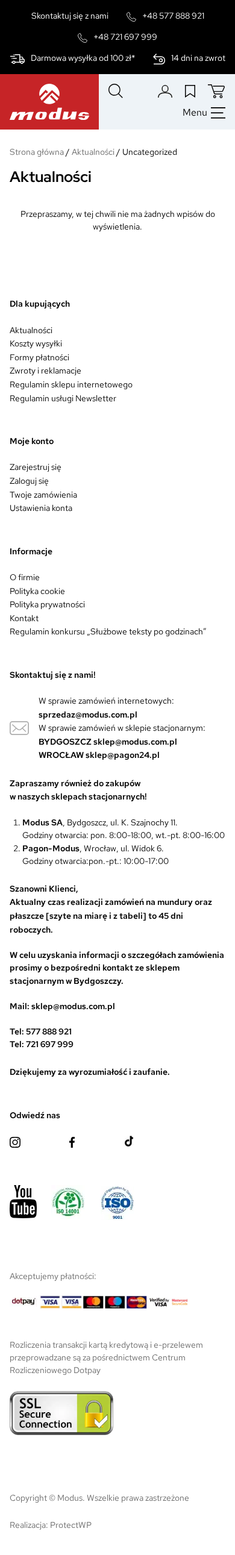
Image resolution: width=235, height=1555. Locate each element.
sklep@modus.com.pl (135, 741)
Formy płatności (39, 357)
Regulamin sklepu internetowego (71, 384)
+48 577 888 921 (173, 15)
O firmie (25, 577)
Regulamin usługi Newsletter (63, 398)
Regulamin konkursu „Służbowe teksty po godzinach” (108, 631)
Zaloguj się (29, 480)
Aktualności (31, 330)
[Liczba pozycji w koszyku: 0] (216, 91)
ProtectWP (71, 1524)
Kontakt (24, 618)
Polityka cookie (37, 591)
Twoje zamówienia (43, 494)
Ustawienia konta (41, 507)
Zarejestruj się (35, 466)
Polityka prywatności (47, 604)
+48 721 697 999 (125, 36)
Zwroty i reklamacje (45, 370)
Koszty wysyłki (36, 343)
